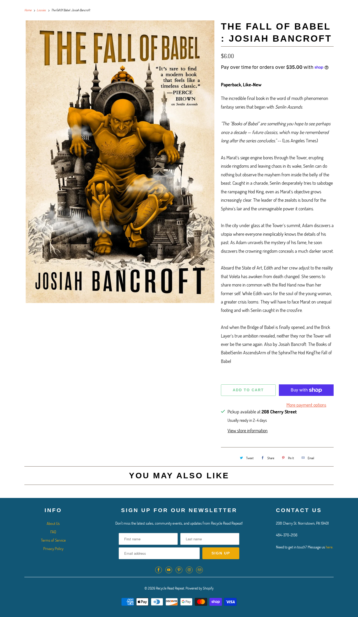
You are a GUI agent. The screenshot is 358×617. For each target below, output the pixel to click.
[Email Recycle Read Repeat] (199, 569)
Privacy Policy (53, 548)
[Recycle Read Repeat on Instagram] (189, 569)
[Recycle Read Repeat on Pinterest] (179, 569)
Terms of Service (53, 540)
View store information (247, 430)
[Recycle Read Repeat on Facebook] (158, 569)
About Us (53, 523)
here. (329, 546)
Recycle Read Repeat (170, 588)
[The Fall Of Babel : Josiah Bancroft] (120, 161)
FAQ (53, 531)
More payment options (306, 405)
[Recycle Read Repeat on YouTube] (168, 569)
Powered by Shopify (200, 588)
